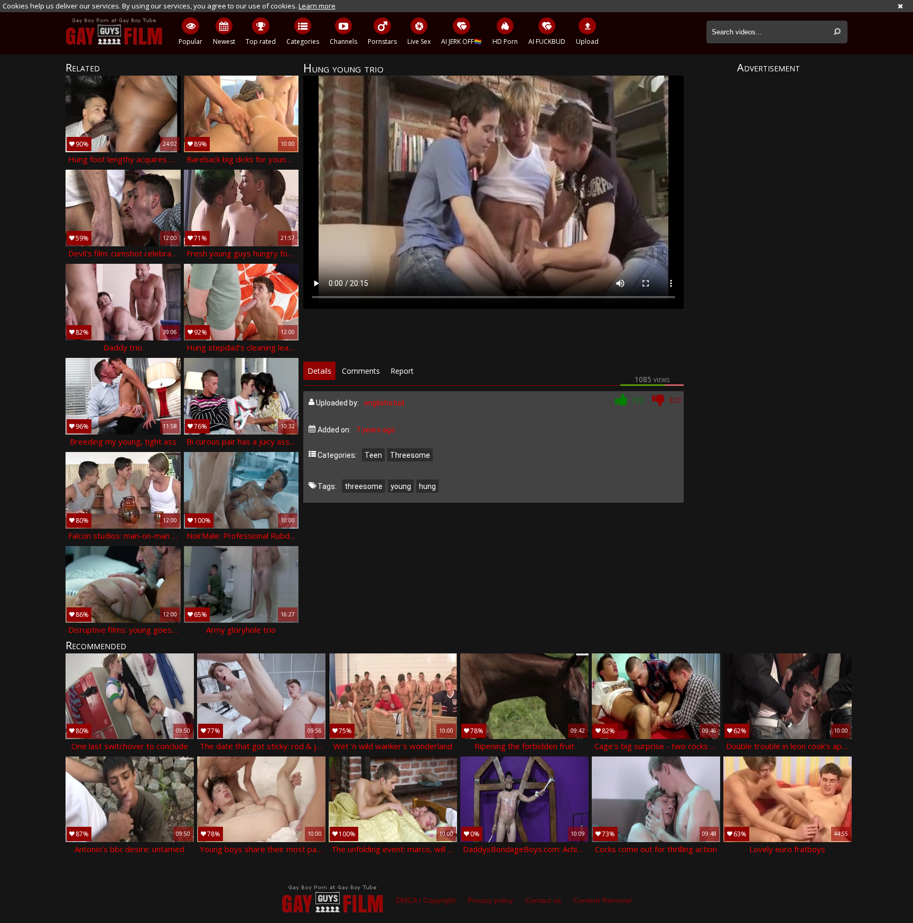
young (400, 486)
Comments (361, 371)
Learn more (317, 6)
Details (319, 371)
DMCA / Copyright (425, 900)
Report (402, 371)
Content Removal (602, 900)
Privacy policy (490, 900)
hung (427, 486)
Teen (373, 455)
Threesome (410, 455)
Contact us (543, 900)
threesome (363, 486)
